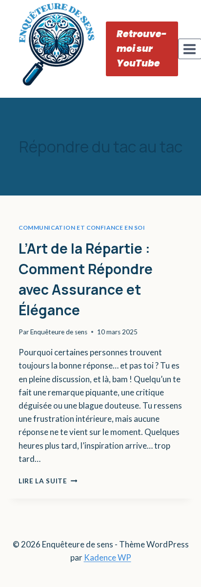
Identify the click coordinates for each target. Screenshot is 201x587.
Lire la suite (48, 481)
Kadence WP (107, 557)
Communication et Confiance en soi (82, 227)
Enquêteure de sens (58, 332)
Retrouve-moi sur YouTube (142, 48)
